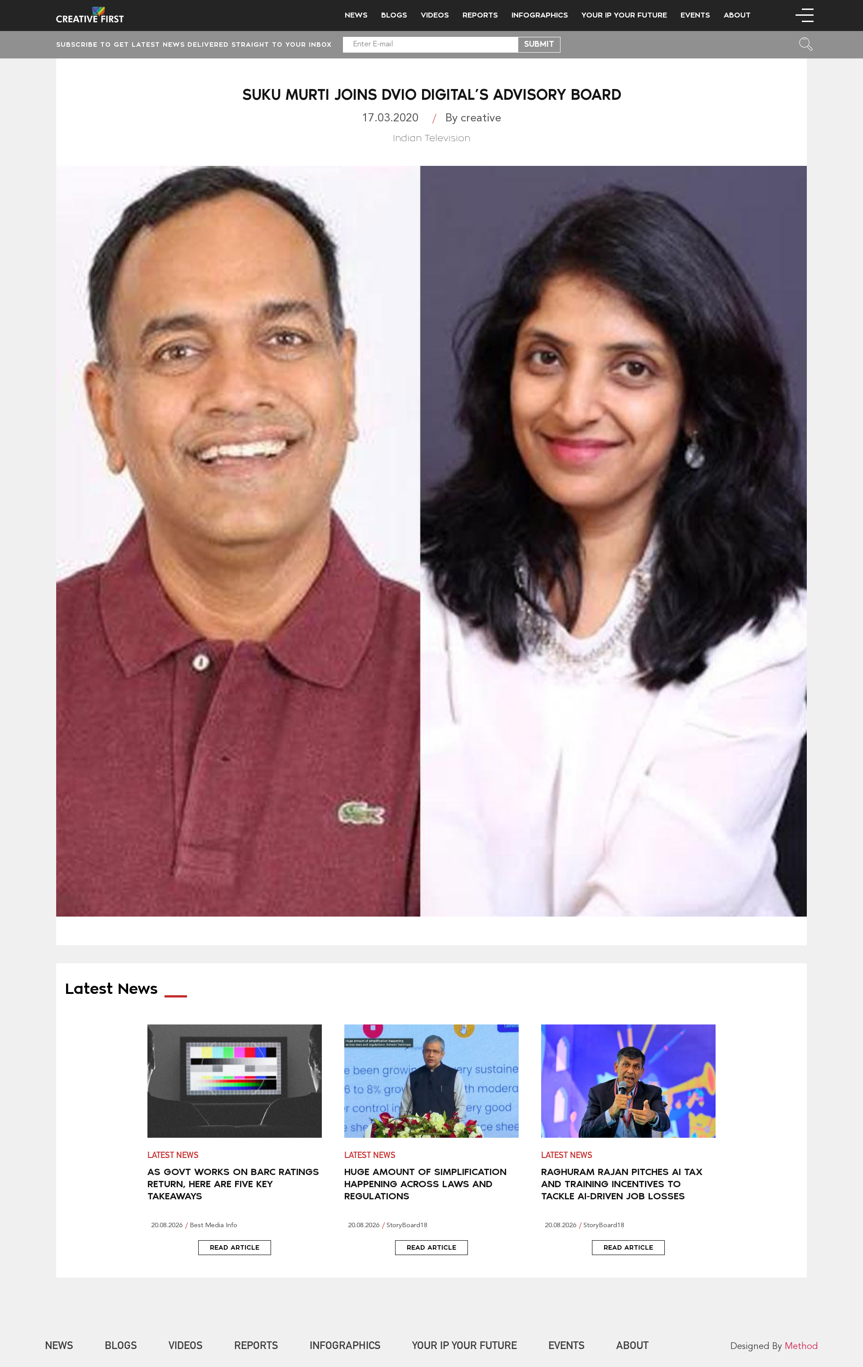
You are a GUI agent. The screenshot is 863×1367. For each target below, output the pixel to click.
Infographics (540, 15)
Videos (435, 15)
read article (234, 1247)
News (356, 15)
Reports (480, 15)
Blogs (394, 15)
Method (801, 1346)
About (737, 15)
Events (695, 15)
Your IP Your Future (624, 15)
